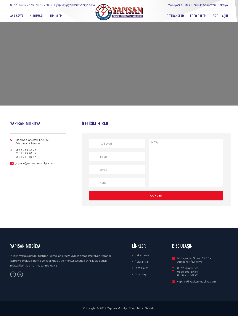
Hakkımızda (141, 255)
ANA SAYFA (16, 15)
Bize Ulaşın (141, 274)
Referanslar (141, 262)
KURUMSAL (37, 15)
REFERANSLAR (175, 15)
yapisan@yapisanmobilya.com (34, 163)
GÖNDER (156, 195)
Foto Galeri (141, 268)
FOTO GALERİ (198, 15)
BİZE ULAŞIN (220, 15)
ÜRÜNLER (56, 15)
